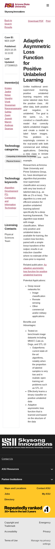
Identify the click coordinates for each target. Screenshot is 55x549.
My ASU (46, 494)
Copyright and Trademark (12, 524)
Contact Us (7, 459)
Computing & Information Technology (21, 156)
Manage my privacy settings (40, 542)
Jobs (7, 494)
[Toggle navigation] (47, 5)
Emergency (44, 522)
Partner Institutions (12, 479)
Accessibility (11, 531)
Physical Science (13, 161)
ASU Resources (10, 469)
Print (48, 21)
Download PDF (36, 21)
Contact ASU (43, 488)
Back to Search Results (8, 23)
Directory (9, 499)
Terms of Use (11, 540)
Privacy (46, 531)
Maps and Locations (15, 488)
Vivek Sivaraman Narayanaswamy (13, 105)
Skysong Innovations (15, 12)
